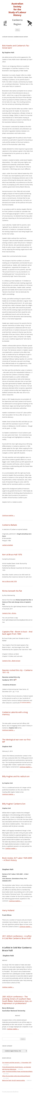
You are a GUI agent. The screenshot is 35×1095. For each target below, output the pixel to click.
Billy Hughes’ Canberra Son (13, 803)
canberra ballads (7, 545)
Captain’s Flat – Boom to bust (11, 661)
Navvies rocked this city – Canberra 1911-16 (17, 671)
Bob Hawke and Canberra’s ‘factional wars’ (15, 46)
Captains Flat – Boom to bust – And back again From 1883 (17, 632)
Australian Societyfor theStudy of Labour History (17, 9)
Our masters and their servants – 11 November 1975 (16, 1062)
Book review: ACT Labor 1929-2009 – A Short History (17, 859)
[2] (20, 702)
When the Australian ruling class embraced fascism (16, 1076)
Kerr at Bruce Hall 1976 (12, 554)
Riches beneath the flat (12, 591)
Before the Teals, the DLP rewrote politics (13, 1080)
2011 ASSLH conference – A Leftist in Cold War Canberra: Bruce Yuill (16, 937)
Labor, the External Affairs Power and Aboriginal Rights (17, 1071)
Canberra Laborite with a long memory (15, 713)
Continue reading (8, 515)
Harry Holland (8, 910)
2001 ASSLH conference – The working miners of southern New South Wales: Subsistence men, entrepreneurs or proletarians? (17, 1000)
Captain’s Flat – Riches (9, 613)
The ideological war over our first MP (16, 740)
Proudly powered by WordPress (10, 1091)
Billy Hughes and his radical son (15, 776)
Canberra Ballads (9, 525)
